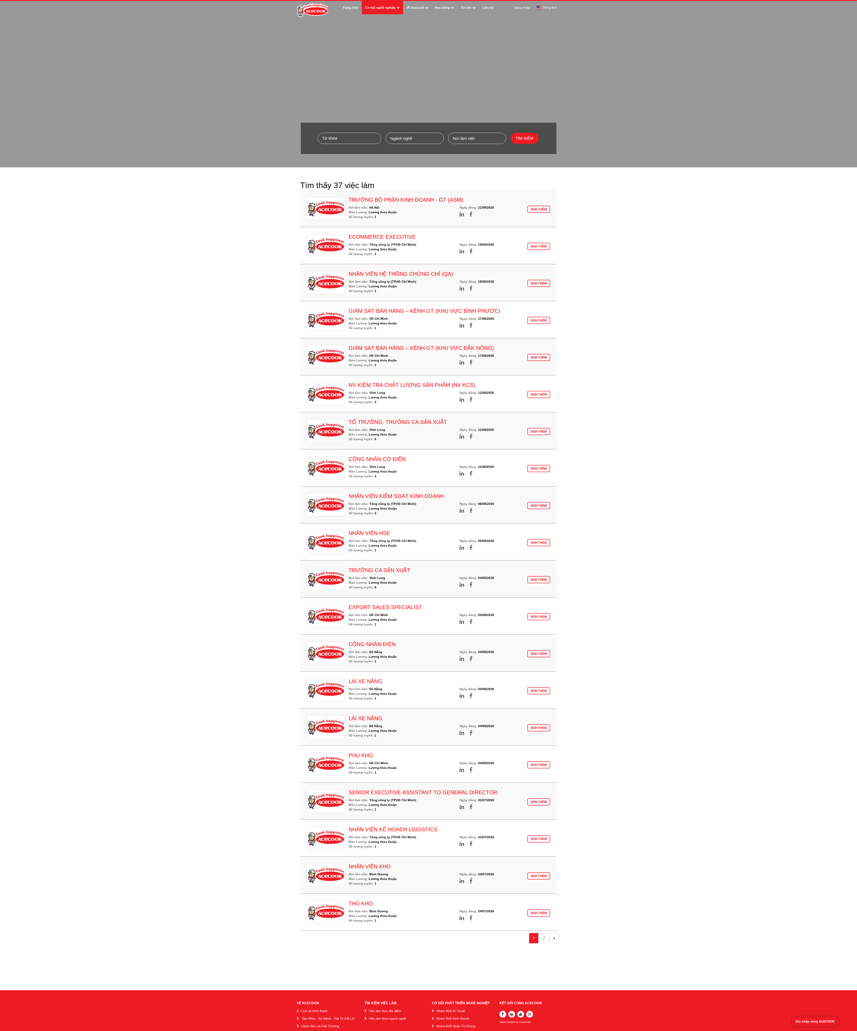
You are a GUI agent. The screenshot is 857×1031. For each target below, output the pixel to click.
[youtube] (520, 1014)
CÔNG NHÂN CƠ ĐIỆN (377, 459)
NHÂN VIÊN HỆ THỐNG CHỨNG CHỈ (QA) (401, 274)
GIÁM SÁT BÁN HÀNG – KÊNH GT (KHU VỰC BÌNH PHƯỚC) (424, 311)
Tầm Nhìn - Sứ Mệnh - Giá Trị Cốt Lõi (327, 1018)
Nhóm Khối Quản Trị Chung (455, 1026)
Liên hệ (488, 7)
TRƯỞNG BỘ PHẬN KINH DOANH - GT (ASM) (406, 200)
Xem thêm (538, 209)
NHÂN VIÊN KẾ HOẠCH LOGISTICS (393, 829)
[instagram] (529, 1014)
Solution (511, 1022)
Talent (503, 1022)
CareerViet (525, 1022)
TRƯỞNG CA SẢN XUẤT (379, 570)
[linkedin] (511, 1014)
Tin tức (466, 7)
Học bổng (442, 7)
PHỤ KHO (361, 755)
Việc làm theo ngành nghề (387, 1018)
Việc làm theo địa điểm (385, 1011)
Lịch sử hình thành (314, 1011)
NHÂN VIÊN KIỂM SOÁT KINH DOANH (396, 496)
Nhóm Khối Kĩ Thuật (450, 1011)
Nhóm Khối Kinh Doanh (452, 1018)
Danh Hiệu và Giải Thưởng (320, 1026)
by (517, 1022)
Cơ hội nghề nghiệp (380, 7)
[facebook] (502, 1014)
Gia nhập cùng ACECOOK (815, 1021)
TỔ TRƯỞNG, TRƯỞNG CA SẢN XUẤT (398, 422)
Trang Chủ (350, 7)
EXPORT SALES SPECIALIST (385, 607)
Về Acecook (415, 7)
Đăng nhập (522, 7)
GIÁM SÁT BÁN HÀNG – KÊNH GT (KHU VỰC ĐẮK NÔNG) (421, 348)
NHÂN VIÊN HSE (369, 533)
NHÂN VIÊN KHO (370, 866)
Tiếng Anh (550, 7)
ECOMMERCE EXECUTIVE (382, 237)
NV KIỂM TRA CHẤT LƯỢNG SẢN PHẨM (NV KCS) (412, 385)
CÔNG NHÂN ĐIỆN (372, 644)
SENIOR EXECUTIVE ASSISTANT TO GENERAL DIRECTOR (423, 792)
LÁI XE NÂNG (365, 681)
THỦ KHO (361, 903)
